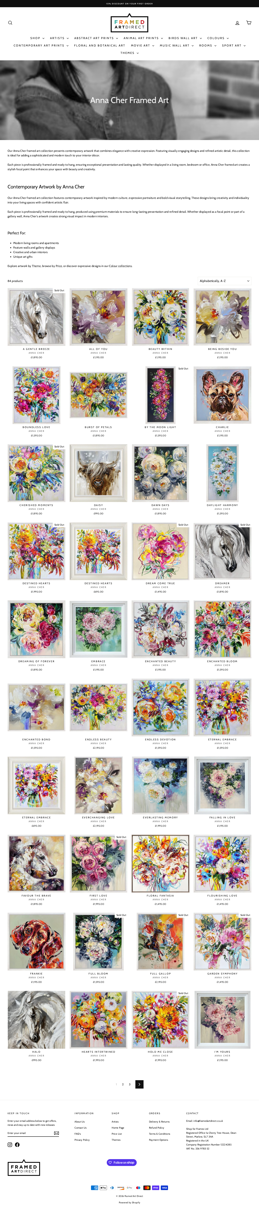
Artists (58, 38)
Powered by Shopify (129, 1202)
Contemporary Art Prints (40, 45)
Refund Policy (156, 1127)
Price (59, 266)
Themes (128, 53)
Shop (36, 38)
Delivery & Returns (159, 1121)
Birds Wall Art (184, 38)
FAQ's (78, 1133)
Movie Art (141, 45)
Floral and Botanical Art (99, 45)
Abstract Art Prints (94, 38)
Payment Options (158, 1139)
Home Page (118, 1127)
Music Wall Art (175, 45)
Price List (117, 1133)
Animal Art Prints (142, 38)
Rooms (206, 45)
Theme (36, 266)
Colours (216, 38)
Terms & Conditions (159, 1133)
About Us (80, 1121)
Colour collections (120, 266)
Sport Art (232, 45)
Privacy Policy (82, 1139)
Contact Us (80, 1127)
